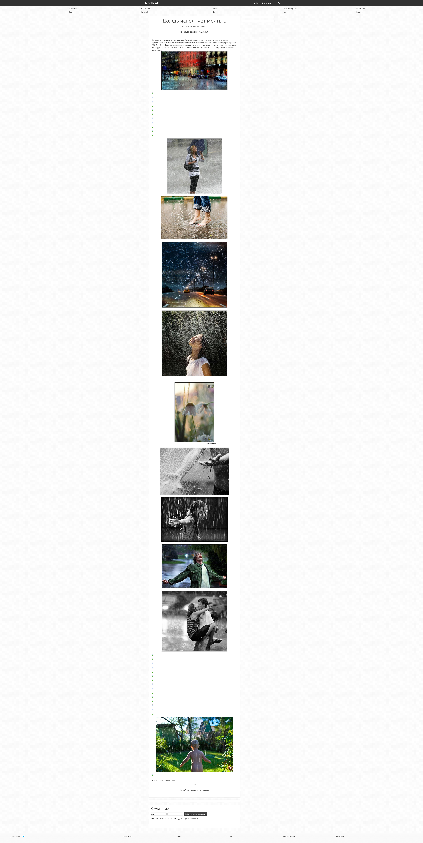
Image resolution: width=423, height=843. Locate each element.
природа (168, 781)
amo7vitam (189, 26)
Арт (285, 12)
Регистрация (267, 3)
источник (204, 26)
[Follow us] (23, 836)
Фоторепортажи (290, 8)
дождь (155, 781)
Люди (71, 12)
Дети (214, 12)
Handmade (144, 12)
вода (161, 781)
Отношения (73, 8)
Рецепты (359, 12)
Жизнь (214, 8)
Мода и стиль (146, 8)
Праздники (360, 8)
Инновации (340, 836)
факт (173, 781)
